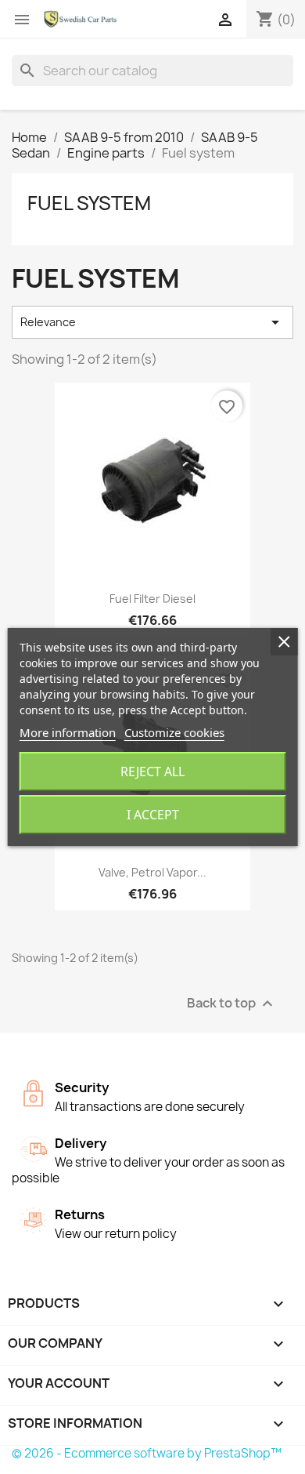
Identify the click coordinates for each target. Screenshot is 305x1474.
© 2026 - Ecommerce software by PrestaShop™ (147, 1453)
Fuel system (89, 203)
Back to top (232, 1003)
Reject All (152, 771)
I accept (153, 814)
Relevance (152, 322)
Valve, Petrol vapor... (152, 872)
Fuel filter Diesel (152, 598)
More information (68, 732)
